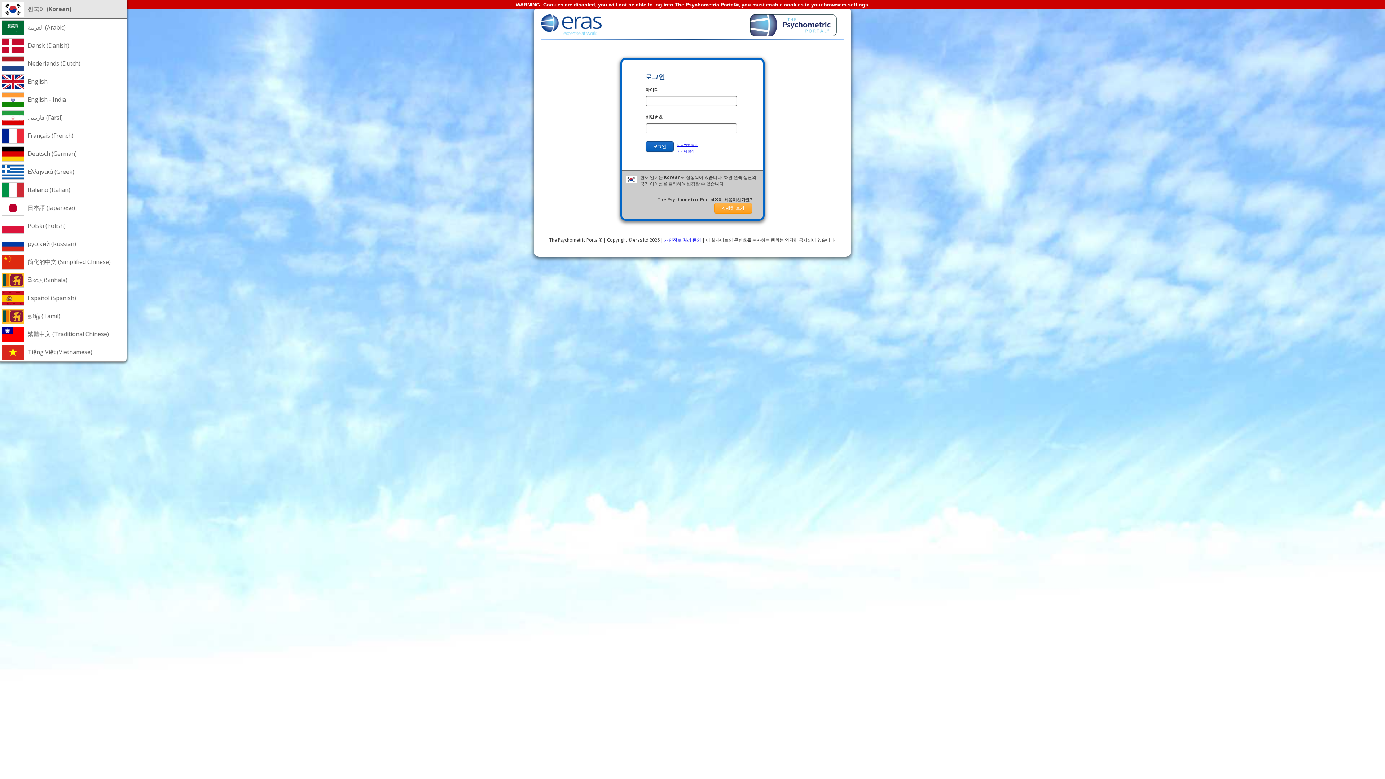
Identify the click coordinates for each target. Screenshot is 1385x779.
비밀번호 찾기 (687, 144)
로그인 (659, 146)
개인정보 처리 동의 (682, 240)
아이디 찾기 (685, 151)
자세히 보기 (733, 208)
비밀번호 (654, 117)
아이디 (652, 90)
